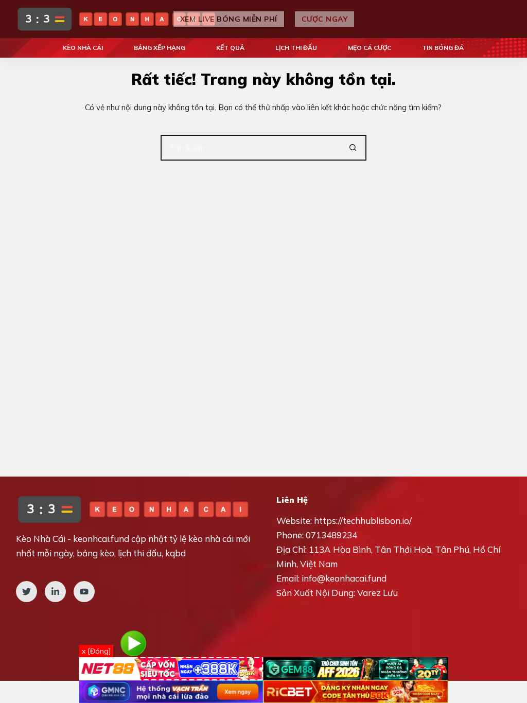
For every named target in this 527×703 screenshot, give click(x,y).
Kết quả (230, 47)
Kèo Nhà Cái (83, 47)
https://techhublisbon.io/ (363, 520)
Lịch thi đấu (296, 47)
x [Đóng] (96, 651)
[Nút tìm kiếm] (353, 148)
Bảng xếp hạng (159, 47)
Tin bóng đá (443, 47)
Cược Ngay (325, 19)
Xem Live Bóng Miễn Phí (228, 19)
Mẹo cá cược (369, 47)
